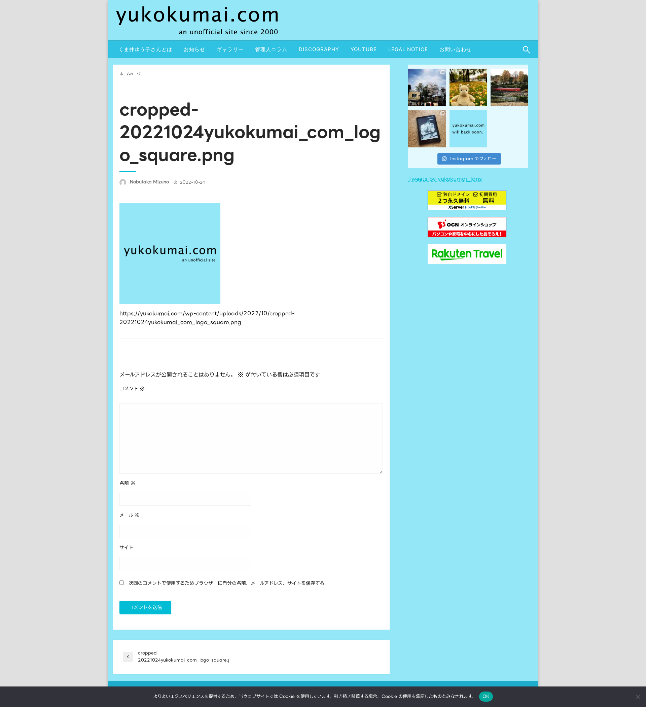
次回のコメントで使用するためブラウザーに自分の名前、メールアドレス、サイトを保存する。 (229, 583)
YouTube (364, 49)
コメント (132, 388)
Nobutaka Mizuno (150, 181)
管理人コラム (271, 49)
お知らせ (194, 49)
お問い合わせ (455, 49)
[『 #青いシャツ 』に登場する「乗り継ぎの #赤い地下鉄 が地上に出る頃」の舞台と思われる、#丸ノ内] (509, 87)
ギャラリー (230, 49)
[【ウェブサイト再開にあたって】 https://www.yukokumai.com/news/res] (427, 128)
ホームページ (130, 74)
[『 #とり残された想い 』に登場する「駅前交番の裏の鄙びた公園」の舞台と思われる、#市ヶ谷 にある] (427, 87)
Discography (319, 49)
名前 (127, 483)
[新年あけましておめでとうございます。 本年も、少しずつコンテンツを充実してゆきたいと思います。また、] (468, 87)
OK (486, 696)
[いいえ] (637, 696)
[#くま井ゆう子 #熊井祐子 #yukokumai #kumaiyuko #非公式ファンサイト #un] (468, 128)
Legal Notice (408, 49)
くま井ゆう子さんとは (145, 49)
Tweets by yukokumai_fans (445, 179)
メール (129, 515)
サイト (126, 547)
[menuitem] (145, 49)
